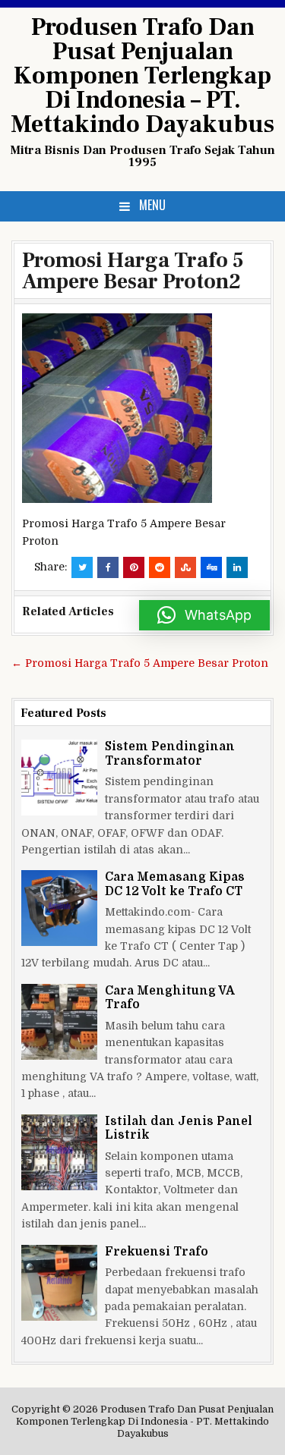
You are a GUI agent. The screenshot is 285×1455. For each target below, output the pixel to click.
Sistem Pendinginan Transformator (170, 753)
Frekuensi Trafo (156, 1252)
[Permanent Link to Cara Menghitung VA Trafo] (59, 1022)
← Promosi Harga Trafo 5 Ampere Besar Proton (139, 663)
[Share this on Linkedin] (237, 567)
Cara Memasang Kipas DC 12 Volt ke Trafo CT (175, 883)
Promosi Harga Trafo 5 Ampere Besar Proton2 (133, 271)
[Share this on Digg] (211, 567)
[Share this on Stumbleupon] (185, 567)
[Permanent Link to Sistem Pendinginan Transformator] (59, 777)
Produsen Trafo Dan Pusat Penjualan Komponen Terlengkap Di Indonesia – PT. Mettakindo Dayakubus (142, 76)
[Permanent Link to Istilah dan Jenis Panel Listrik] (59, 1152)
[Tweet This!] (82, 567)
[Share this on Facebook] (108, 567)
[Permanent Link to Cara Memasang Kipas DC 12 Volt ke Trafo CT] (59, 908)
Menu (152, 205)
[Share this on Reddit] (159, 567)
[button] (204, 615)
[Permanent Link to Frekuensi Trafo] (59, 1283)
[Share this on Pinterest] (133, 567)
